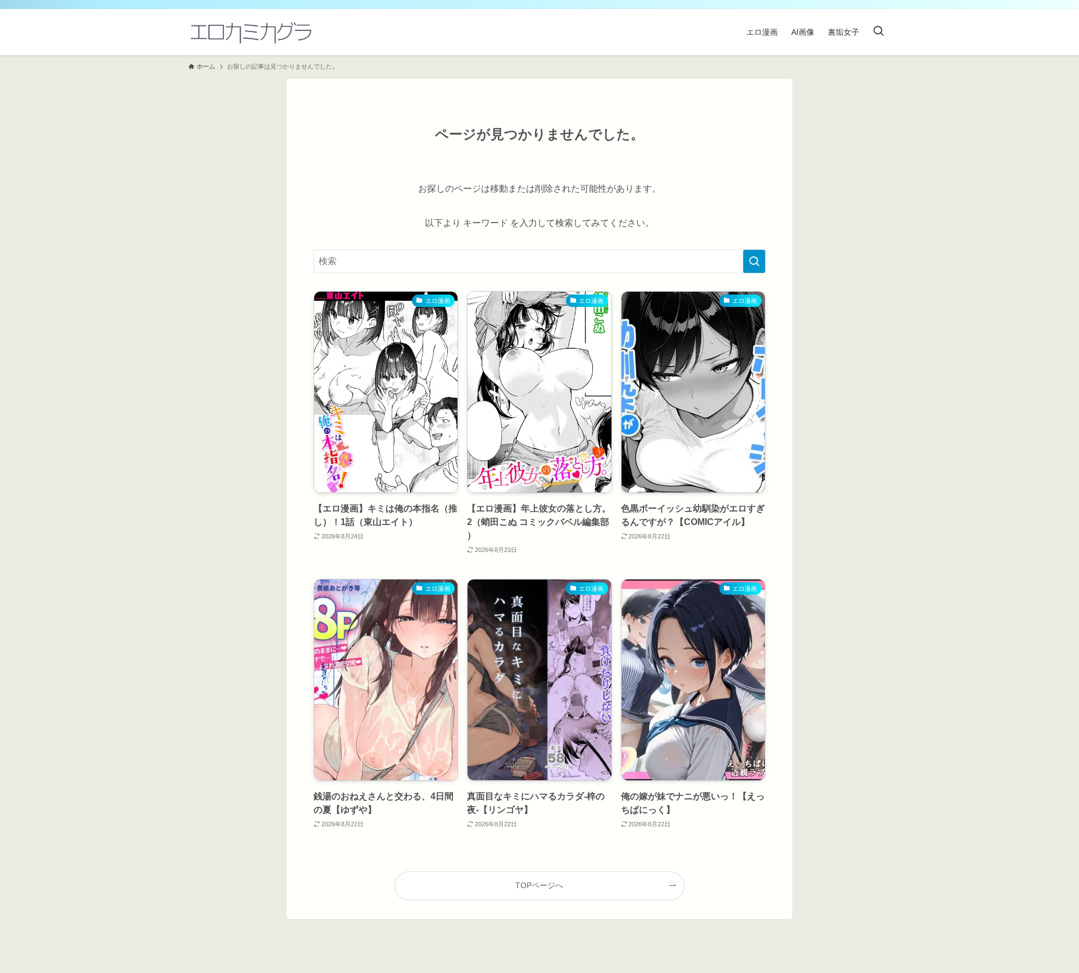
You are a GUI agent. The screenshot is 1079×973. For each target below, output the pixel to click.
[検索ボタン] (878, 32)
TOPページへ (539, 885)
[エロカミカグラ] (250, 32)
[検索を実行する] (754, 261)
